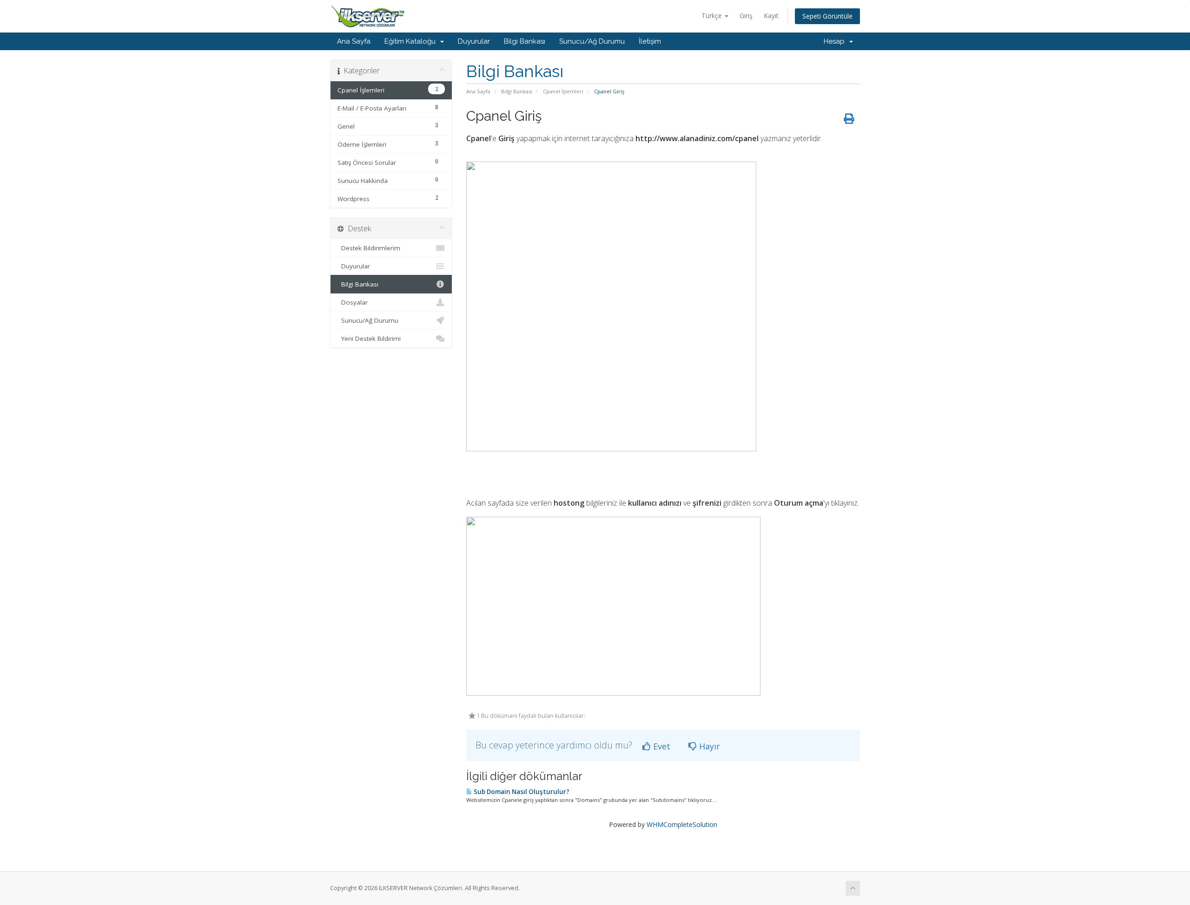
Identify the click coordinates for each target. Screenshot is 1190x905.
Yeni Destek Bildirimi (369, 338)
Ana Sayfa (353, 41)
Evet (660, 746)
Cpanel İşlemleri (563, 91)
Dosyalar (352, 302)
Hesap (836, 41)
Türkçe (712, 15)
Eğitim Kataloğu (411, 41)
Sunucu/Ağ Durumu (592, 41)
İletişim (650, 41)
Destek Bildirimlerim (368, 248)
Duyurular (474, 41)
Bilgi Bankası (524, 41)
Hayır (708, 746)
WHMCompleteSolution (682, 824)
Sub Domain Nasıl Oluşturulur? (520, 792)
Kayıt (771, 15)
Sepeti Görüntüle (827, 16)
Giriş (746, 15)
